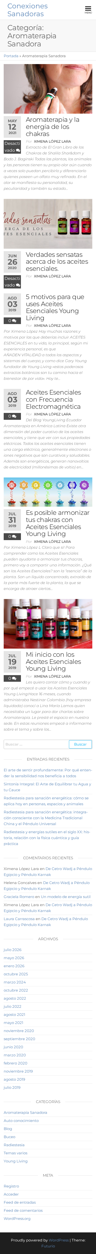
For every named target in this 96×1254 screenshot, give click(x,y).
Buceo (9, 1136)
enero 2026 (14, 966)
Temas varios (15, 1153)
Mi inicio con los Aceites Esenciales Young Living (53, 661)
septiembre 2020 (19, 1038)
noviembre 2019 (18, 1071)
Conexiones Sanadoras (27, 10)
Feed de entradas (20, 1202)
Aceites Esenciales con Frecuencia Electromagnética (53, 399)
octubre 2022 (16, 990)
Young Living (16, 1161)
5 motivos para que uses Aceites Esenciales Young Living (55, 307)
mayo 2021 (13, 1022)
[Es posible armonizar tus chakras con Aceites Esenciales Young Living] (48, 492)
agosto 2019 (14, 1079)
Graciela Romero (19, 896)
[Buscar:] (48, 744)
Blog (8, 1128)
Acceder (11, 1194)
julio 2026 (12, 949)
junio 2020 (13, 1047)
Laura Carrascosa (19, 918)
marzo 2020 (15, 1055)
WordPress (59, 1240)
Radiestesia (14, 1145)
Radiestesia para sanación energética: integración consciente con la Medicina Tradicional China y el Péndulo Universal (46, 818)
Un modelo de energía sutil (66, 896)
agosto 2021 (14, 1014)
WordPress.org (17, 1218)
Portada (11, 56)
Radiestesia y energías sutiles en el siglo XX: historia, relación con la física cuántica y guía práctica (47, 838)
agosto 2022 (15, 998)
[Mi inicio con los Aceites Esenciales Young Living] (48, 623)
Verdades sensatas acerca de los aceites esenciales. (57, 262)
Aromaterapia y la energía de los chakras (52, 126)
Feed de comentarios (23, 1210)
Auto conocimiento (21, 1120)
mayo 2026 (14, 957)
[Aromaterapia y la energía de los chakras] (48, 88)
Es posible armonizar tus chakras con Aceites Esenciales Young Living (58, 523)
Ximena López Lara (52, 141)
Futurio (48, 1246)
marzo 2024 (15, 982)
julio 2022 (12, 1006)
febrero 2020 (15, 1063)
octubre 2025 (16, 974)
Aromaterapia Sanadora (25, 1112)
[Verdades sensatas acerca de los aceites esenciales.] (48, 223)
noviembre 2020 (19, 1030)
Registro (11, 1186)
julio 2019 (12, 1087)
